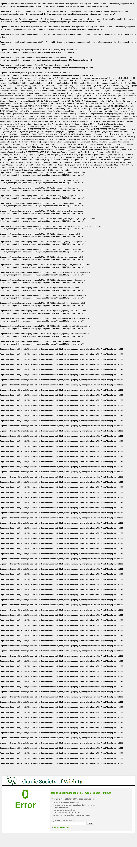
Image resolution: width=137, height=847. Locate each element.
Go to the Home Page (61, 827)
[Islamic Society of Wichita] (46, 780)
